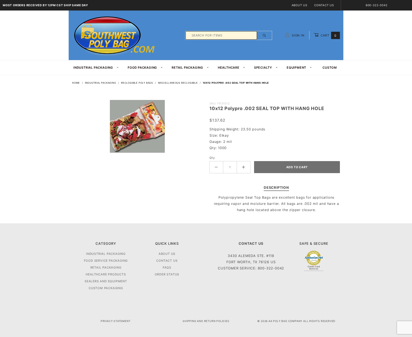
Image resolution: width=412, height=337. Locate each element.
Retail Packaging (105, 267)
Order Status (167, 274)
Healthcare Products (106, 274)
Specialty (263, 67)
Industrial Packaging (106, 253)
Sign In (297, 35)
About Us (299, 5)
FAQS (167, 267)
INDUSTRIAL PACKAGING (93, 67)
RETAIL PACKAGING (187, 67)
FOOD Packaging (142, 67)
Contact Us (324, 5)
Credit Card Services (314, 268)
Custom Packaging (106, 288)
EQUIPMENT (296, 67)
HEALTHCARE (228, 67)
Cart (328, 35)
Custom (330, 67)
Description (276, 187)
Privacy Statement (116, 321)
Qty (212, 157)
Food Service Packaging (106, 260)
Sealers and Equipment (106, 281)
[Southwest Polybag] (115, 35)
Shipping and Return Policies (206, 321)
